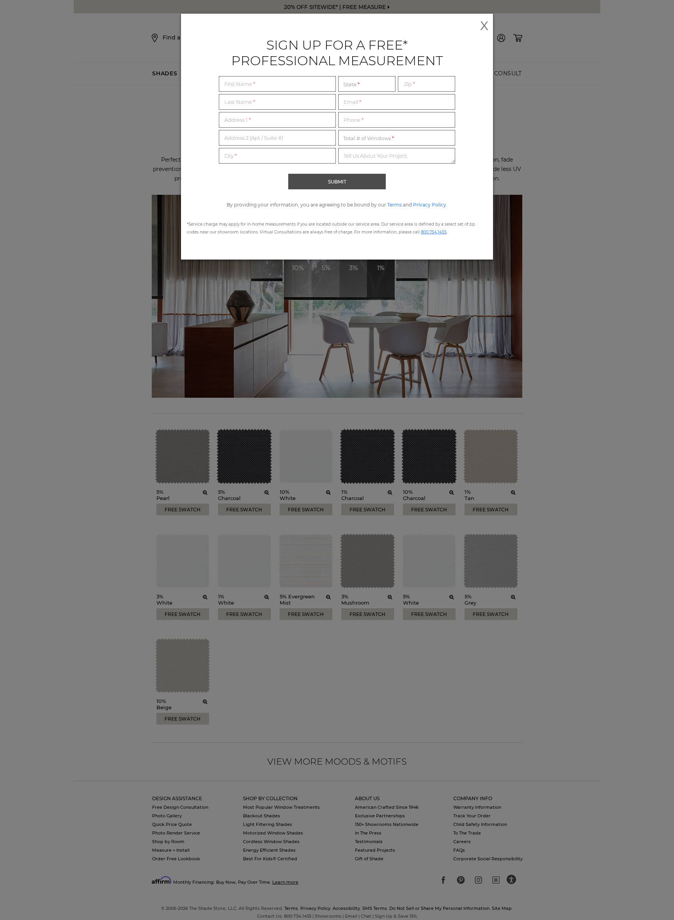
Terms (394, 205)
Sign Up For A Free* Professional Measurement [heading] (337, 52)
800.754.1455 (434, 232)
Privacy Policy (429, 205)
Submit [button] (337, 182)
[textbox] (277, 84)
